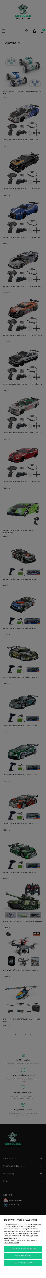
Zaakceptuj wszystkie (23, 1263)
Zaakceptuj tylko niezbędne (23, 1249)
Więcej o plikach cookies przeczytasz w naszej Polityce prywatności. (20, 1241)
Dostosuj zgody (23, 1256)
